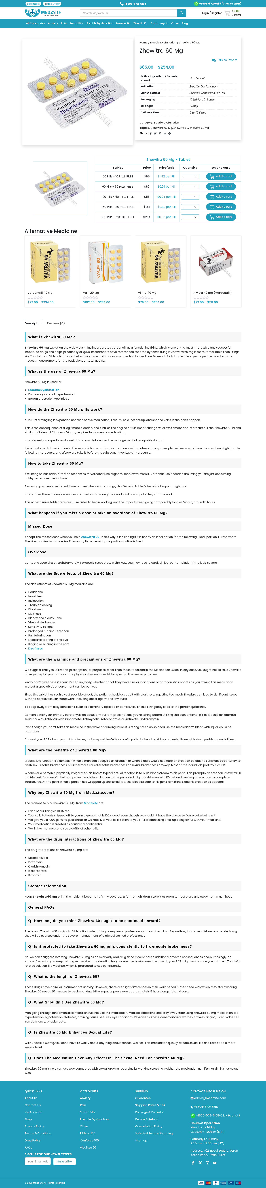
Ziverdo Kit (140, 23)
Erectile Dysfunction (99, 23)
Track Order (52, 4)
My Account (33, 1112)
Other (175, 23)
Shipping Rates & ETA (150, 1105)
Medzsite (91, 803)
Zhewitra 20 (90, 537)
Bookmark (33, 4)
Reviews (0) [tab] (56, 323)
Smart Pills (76, 23)
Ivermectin (123, 23)
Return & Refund (146, 1119)
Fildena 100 (87, 1133)
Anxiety (53, 23)
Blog (185, 23)
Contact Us (33, 1105)
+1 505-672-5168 (135, 4)
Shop (28, 1119)
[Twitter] (200, 1162)
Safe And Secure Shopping (154, 1133)
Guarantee (143, 1098)
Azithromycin (159, 23)
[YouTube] (214, 1162)
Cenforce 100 (89, 1140)
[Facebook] (193, 1162)
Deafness (35, 648)
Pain (64, 23)
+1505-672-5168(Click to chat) (218, 1115)
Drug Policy (33, 1140)
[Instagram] (207, 1162)
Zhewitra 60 (180, 128)
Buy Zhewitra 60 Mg (159, 128)
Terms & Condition (38, 1133)
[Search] (181, 13)
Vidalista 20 (88, 1147)
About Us (31, 1098)
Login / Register (212, 13)
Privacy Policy (34, 1126)
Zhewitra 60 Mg (199, 128)
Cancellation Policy (148, 1126)
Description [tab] (34, 323)
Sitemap (141, 1140)
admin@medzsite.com (210, 1098)
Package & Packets (149, 1112)
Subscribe (64, 1161)
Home (143, 42)
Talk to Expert (227, 60)
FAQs (28, 1147)
